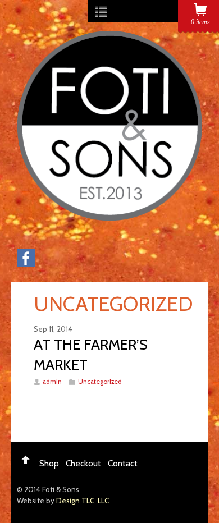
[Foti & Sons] (109, 215)
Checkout (83, 463)
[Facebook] (26, 264)
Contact (123, 463)
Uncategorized (100, 382)
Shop (49, 463)
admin (52, 382)
